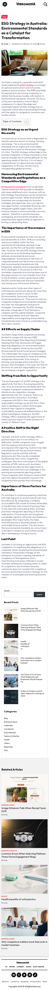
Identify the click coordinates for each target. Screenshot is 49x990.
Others (7, 743)
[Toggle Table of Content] (25, 122)
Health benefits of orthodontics (18, 899)
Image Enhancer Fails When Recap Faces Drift (31, 609)
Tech (6, 750)
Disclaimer (25, 981)
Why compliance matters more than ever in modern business (31, 660)
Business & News (10, 722)
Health (6, 739)
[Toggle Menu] (4, 4)
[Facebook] (13, 975)
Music (28, 967)
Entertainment (10, 732)
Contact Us (15, 981)
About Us (5, 981)
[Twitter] (24, 975)
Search (7, 590)
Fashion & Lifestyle (11, 736)
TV (6, 967)
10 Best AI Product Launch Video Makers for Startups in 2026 (32, 693)
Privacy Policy (35, 981)
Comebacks (9, 729)
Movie (12, 967)
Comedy (20, 967)
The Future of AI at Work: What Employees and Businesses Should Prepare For (31, 678)
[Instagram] (19, 975)
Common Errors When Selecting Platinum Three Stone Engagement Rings (31, 627)
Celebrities (8, 725)
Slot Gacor (38, 967)
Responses (8, 747)
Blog (6, 718)
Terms (44, 981)
